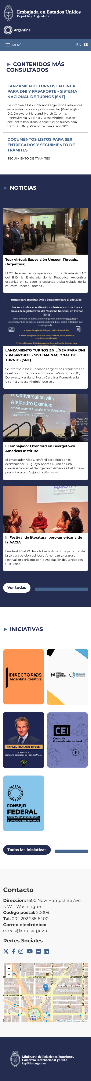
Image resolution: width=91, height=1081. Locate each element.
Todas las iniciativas (27, 849)
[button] (45, 988)
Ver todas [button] (16, 587)
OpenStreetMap (72, 1021)
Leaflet (61, 1021)
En (78, 45)
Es (85, 45)
